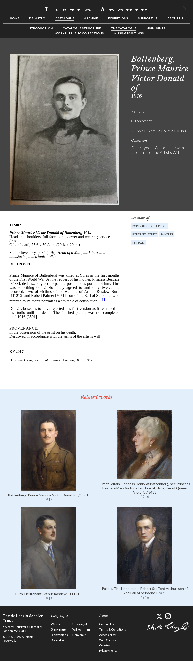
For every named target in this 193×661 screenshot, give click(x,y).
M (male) (138, 242)
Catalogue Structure (82, 28)
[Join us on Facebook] (150, 616)
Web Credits (107, 640)
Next (186, 49)
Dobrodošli (58, 640)
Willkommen (81, 629)
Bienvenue (58, 629)
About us (175, 18)
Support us (147, 18)
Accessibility (107, 635)
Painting (167, 234)
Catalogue (64, 18)
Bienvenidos (59, 635)
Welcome (57, 624)
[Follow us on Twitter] (159, 616)
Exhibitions (118, 18)
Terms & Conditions (112, 629)
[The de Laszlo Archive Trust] (96, 7)
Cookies (104, 645)
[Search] (186, 7)
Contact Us (106, 624)
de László (37, 18)
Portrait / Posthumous (149, 226)
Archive (91, 18)
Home (14, 18)
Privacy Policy (108, 650)
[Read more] (48, 488)
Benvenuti (79, 635)
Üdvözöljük (80, 624)
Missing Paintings (129, 33)
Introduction (40, 28)
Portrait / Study (144, 234)
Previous (171, 49)
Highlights (156, 28)
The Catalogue (123, 28)
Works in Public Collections (79, 33)
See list (179, 49)
